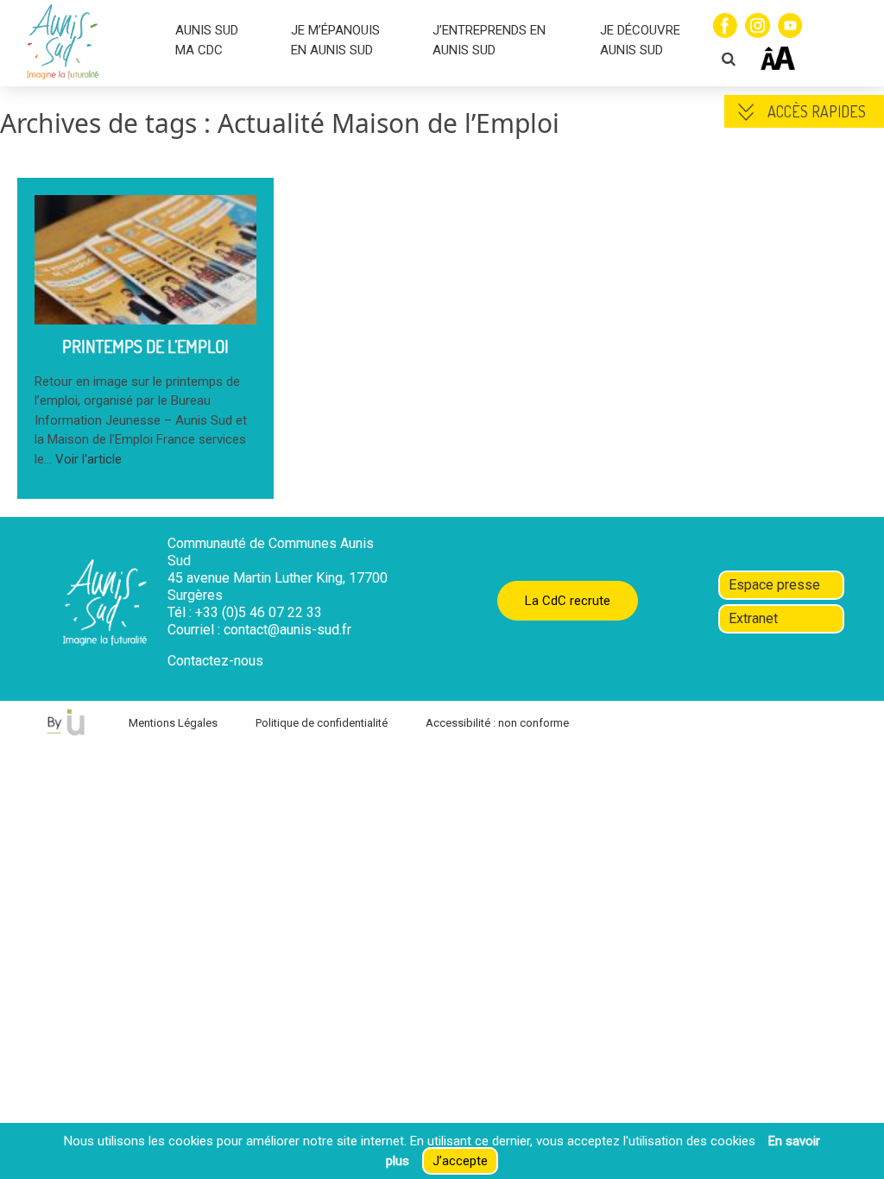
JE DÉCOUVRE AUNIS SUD (640, 40)
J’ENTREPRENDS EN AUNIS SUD (489, 40)
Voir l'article (88, 459)
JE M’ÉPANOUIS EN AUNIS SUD (335, 40)
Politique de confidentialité (322, 722)
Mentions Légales (173, 722)
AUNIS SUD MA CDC (206, 40)
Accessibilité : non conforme (497, 722)
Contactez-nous (215, 661)
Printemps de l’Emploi (145, 346)
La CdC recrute (567, 600)
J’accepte (460, 1161)
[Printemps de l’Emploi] (145, 314)
